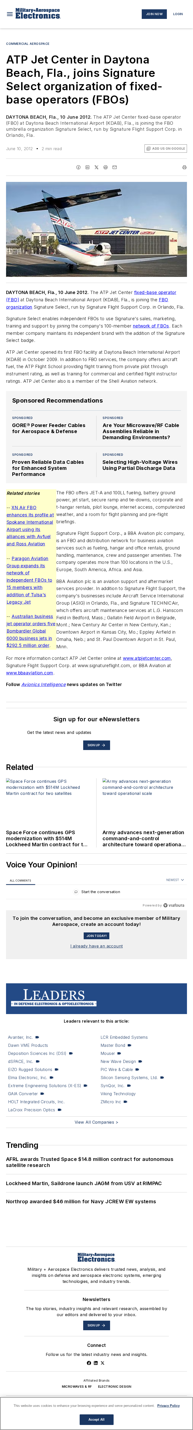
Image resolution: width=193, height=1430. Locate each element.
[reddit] (105, 167)
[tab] (20, 880)
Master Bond (113, 1045)
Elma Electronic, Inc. (27, 1077)
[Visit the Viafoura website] (173, 905)
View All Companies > (96, 1122)
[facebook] (78, 167)
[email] (114, 167)
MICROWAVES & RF (77, 1386)
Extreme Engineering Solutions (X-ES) (44, 1085)
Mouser (108, 1053)
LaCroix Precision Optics (31, 1109)
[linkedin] (87, 167)
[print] (184, 167)
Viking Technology (118, 1093)
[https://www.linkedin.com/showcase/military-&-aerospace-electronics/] (95, 1363)
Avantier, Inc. (20, 1037)
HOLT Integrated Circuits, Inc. (36, 1101)
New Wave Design (118, 1061)
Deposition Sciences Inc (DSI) (37, 1053)
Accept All (96, 1419)
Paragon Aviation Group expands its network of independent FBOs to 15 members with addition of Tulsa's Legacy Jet (29, 580)
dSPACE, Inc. (20, 1061)
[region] (96, 893)
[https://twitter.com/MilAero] (102, 1363)
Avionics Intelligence (43, 684)
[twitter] (96, 167)
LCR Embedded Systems (124, 1037)
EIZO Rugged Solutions (30, 1069)
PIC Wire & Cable (117, 1069)
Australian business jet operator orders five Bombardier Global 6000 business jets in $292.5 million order (31, 631)
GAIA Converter (23, 1093)
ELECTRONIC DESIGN (114, 1386)
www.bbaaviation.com (29, 672)
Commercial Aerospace (28, 44)
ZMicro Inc (111, 1101)
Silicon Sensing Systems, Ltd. (129, 1077)
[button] (10, 14)
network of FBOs (151, 326)
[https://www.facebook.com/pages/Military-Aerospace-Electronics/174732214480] (88, 1363)
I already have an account (96, 946)
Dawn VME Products (28, 1045)
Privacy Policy (168, 1406)
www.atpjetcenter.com (147, 658)
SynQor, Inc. (113, 1085)
